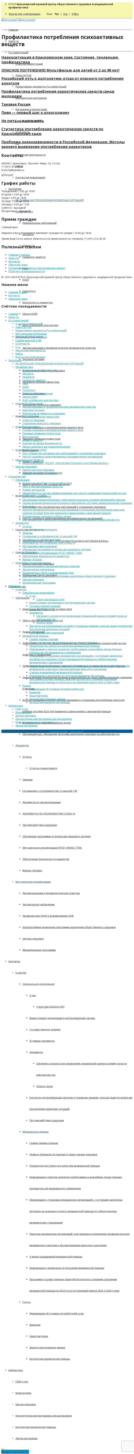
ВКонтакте (76, 731)
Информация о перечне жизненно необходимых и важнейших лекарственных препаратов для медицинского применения (75, 650)
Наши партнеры (38, 1336)
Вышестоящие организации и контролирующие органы (62, 1018)
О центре (20, 972)
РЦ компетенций (18, 52)
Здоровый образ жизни (29, 403)
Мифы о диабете (32, 440)
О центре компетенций (29, 323)
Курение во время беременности (42, 443)
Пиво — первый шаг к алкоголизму (35, 112)
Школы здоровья (25, 1404)
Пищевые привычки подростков (41, 433)
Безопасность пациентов (37, 302)
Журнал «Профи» (32, 870)
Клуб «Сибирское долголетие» (40, 400)
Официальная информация (38, 984)
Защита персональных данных (47, 1347)
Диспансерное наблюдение (38, 904)
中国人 (75, 14)
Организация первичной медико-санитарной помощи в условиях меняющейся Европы (73, 499)
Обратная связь (18, 264)
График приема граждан (43, 1143)
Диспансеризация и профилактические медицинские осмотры (59, 348)
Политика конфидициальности (26, 271)
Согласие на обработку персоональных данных (36, 268)
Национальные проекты (29, 460)
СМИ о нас (21, 1381)
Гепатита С (29, 291)
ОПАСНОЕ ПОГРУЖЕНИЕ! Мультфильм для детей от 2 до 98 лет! (60, 70)
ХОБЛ (25, 279)
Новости (13, 258)
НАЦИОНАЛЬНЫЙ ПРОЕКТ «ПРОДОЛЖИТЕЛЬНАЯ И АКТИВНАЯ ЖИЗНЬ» (65, 541)
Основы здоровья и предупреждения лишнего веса (52, 427)
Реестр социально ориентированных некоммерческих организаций (62, 456)
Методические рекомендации (33, 881)
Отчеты (27, 756)
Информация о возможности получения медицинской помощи (66, 1268)
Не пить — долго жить (22, 120)
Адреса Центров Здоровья (38, 470)
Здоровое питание (33, 359)
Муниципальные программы (39, 950)
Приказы (27, 779)
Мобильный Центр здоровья (39, 473)
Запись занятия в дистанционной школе (46, 446)
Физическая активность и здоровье (43, 413)
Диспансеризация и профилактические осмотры (51, 893)
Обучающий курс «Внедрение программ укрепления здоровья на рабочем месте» (71, 734)
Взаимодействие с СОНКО (31, 450)
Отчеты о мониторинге (43, 768)
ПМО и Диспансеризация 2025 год (42, 486)
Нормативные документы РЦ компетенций (40, 86)
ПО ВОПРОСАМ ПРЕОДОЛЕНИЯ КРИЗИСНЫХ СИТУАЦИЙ (49, 200)
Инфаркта (28, 377)
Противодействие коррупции (39, 825)
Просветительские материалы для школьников (43, 1415)
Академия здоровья (27, 426)
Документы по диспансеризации (41, 802)
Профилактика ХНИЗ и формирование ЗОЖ (48, 915)
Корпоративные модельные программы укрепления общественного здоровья (69, 927)
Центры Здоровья (26, 466)
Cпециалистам (16, 476)
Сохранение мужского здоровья (41, 423)
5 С (17, 347)
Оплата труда (44, 1086)
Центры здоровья (33, 938)
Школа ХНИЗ (30, 313)
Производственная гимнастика (40, 382)
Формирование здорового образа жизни (46, 516)
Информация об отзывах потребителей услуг (56, 1313)
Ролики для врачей (33, 489)
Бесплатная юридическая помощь (49, 1359)
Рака (25, 383)
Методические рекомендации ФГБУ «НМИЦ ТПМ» (52, 847)
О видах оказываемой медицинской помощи (55, 1256)
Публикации (22, 597)
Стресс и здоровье (33, 420)
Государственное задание (44, 1029)
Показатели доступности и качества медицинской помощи (64, 1165)
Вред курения (30, 436)
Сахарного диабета (34, 257)
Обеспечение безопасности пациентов (45, 859)
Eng (65, 14)
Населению (15, 188)
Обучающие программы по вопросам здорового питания (56, 836)
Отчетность (22, 343)
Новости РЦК (23, 75)
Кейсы (19, 353)
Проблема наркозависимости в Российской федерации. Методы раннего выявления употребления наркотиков (63, 144)
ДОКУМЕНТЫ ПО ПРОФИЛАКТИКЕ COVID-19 (48, 813)
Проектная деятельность (30, 154)
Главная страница (19, 254)
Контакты (14, 961)
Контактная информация (30, 177)
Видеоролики (23, 1393)
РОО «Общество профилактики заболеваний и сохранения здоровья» (64, 507)
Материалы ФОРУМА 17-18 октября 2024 (47, 483)
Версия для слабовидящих (24, 14)
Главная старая (17, 292)
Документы (22, 745)
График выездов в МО (28, 340)
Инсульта (28, 373)
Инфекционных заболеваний (39, 223)
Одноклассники (58, 731)
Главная (13, 29)
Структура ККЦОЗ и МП (50, 1006)
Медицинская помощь (35, 1131)
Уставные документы (42, 1040)
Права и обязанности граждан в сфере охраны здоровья (63, 1154)
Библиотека (15, 1370)
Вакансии (34, 1324)
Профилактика (24, 367)
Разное (26, 1302)
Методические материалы (31, 98)
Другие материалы (26, 1438)
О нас (32, 995)
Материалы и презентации (31, 109)
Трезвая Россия (16, 104)
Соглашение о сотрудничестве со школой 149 (49, 791)
